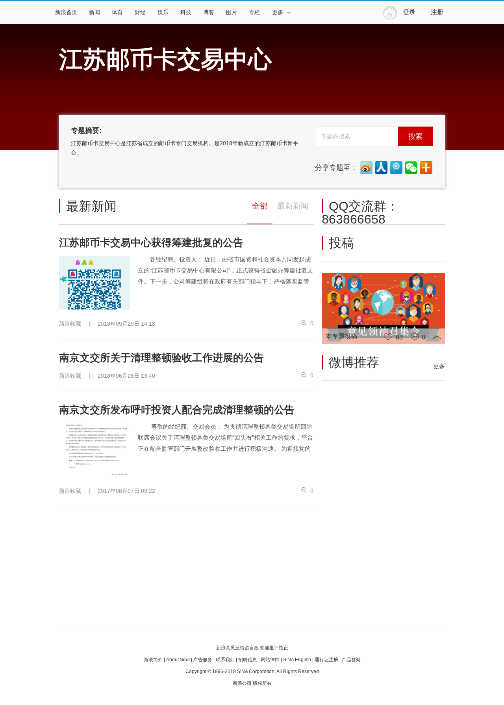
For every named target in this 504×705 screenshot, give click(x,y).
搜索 (415, 136)
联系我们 (225, 659)
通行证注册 (326, 659)
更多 (439, 366)
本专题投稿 (341, 336)
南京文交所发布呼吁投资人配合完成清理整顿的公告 (177, 410)
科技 (185, 12)
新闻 (94, 12)
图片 (231, 12)
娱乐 (163, 12)
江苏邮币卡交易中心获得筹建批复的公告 (151, 242)
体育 (117, 12)
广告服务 (202, 659)
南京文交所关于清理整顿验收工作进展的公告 (161, 358)
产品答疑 (351, 659)
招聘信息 (247, 659)
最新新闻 (293, 205)
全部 (260, 205)
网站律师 (270, 659)
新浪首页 (66, 12)
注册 (437, 12)
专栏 (254, 12)
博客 (208, 12)
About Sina (178, 659)
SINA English (297, 659)
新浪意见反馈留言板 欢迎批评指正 (252, 648)
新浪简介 (153, 659)
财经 (140, 12)
